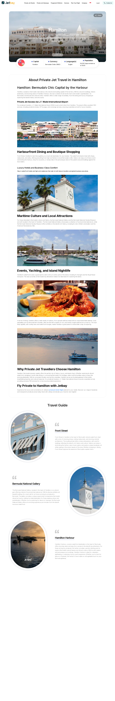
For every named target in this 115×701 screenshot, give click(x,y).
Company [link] (84, 3)
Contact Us (109, 3)
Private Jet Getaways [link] (43, 3)
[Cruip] (8, 3)
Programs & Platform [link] (56, 3)
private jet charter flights (56, 390)
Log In (98, 3)
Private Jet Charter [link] (29, 3)
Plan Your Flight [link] (75, 3)
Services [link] (66, 3)
